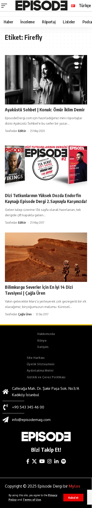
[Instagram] (49, 461)
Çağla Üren (25, 314)
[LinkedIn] (56, 461)
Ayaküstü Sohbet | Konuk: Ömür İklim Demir (45, 109)
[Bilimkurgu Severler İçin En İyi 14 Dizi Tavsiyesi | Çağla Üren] (46, 257)
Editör (22, 131)
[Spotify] (63, 461)
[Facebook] (28, 461)
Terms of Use (32, 499)
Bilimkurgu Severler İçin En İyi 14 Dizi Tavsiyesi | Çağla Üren (39, 290)
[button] (73, 497)
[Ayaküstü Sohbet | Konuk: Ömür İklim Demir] (46, 79)
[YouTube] (42, 461)
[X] (34, 461)
